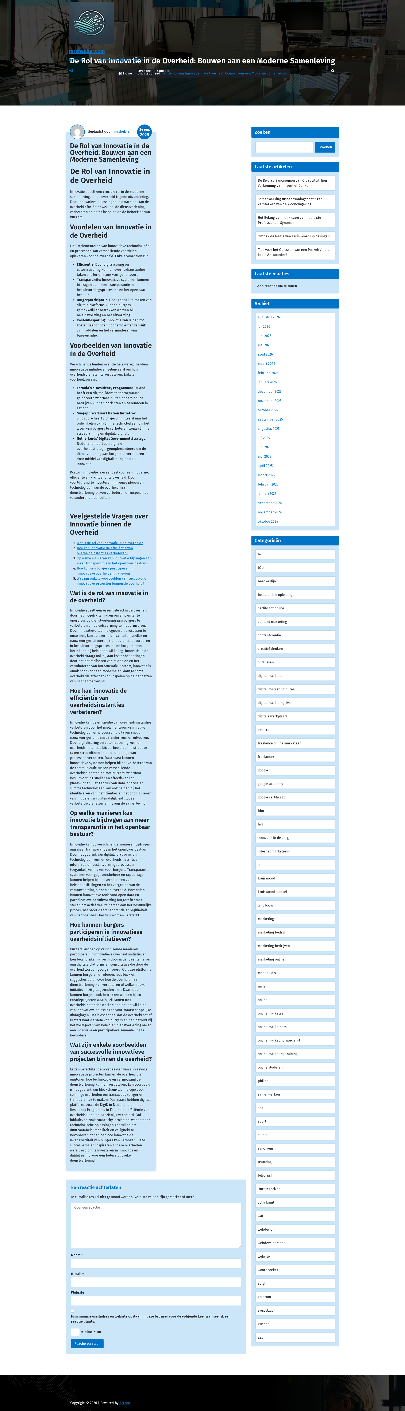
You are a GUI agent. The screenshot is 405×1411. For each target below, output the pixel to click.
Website (77, 1293)
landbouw (265, 905)
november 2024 (270, 512)
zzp (260, 1337)
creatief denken (270, 649)
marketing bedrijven (274, 946)
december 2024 (270, 503)
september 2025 (270, 419)
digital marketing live (274, 703)
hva (260, 824)
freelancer (266, 757)
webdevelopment (271, 1243)
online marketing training (278, 1054)
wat (260, 1216)
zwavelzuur (266, 1310)
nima (262, 986)
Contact (163, 71)
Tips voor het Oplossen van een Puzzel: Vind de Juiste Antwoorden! (294, 252)
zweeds (263, 1324)
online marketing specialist (279, 1040)
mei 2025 (264, 457)
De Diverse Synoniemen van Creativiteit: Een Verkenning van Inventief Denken (292, 183)
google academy (270, 784)
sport (262, 1121)
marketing (266, 919)
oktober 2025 (268, 410)
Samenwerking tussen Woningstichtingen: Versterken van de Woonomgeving (290, 201)
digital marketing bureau (277, 689)
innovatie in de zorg (273, 838)
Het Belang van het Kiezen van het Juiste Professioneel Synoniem (289, 220)
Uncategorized (269, 1189)
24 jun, (144, 132)
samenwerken (269, 1094)
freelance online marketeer (279, 743)
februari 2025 (268, 484)
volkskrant (266, 1202)
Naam (77, 1255)
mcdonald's (267, 973)
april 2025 (265, 466)
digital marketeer (271, 676)
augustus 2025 (269, 429)
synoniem (265, 1148)
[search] (333, 71)
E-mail (77, 1274)
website (264, 1256)
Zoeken (262, 132)
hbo (261, 811)
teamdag (265, 1162)
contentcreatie (269, 635)
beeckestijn (267, 581)
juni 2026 (264, 336)
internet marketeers (274, 851)
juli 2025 (264, 438)
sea (260, 1108)
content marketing (272, 622)
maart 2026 (266, 364)
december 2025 (270, 392)
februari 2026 (268, 373)
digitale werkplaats (273, 716)
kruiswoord (266, 878)
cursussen (266, 662)
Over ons (144, 71)
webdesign (266, 1229)
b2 (260, 554)
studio (262, 1135)
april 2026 (265, 354)
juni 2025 (264, 447)
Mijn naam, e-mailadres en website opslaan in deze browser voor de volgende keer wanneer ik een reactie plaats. (151, 1318)
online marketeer (271, 1013)
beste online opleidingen (277, 595)
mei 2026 (264, 345)
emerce (264, 730)
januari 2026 (267, 382)
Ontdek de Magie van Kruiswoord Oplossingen (294, 236)
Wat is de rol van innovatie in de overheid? (110, 543)
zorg (261, 1283)
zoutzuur (264, 1297)
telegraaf (265, 1175)
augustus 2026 (269, 317)
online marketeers (272, 1027)
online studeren (270, 1067)
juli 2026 (264, 327)
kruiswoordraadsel (272, 892)
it (259, 865)
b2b (261, 568)
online (262, 1000)
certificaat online (271, 608)
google (263, 770)
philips (263, 1081)
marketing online (271, 959)
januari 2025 (267, 494)
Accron (124, 1403)
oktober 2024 (268, 521)
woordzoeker (268, 1270)
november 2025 (270, 401)
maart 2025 (266, 475)
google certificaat (271, 797)
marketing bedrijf (271, 932)
